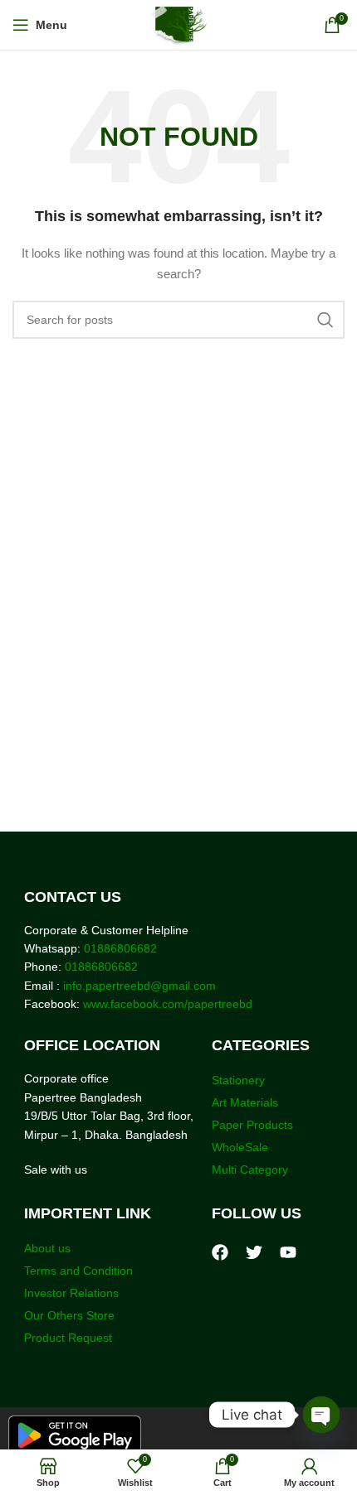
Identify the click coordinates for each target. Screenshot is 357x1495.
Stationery (238, 1080)
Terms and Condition (78, 1270)
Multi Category (250, 1169)
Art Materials (245, 1102)
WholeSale (240, 1147)
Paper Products (252, 1124)
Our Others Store (71, 1315)
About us (47, 1248)
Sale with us (55, 1169)
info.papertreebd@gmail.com (139, 985)
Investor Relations (71, 1293)
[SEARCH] (325, 320)
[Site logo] (179, 24)
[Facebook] (220, 1252)
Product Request (68, 1337)
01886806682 (119, 948)
